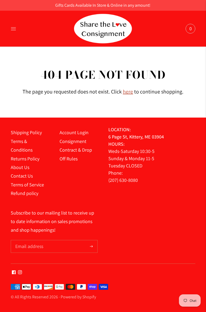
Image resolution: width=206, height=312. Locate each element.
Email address (28, 240)
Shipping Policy (26, 132)
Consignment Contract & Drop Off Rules (76, 150)
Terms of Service (27, 185)
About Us (20, 167)
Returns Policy (25, 159)
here (128, 91)
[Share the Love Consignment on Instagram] (20, 272)
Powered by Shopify (78, 297)
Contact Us (22, 176)
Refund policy (24, 193)
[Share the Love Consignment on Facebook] (14, 272)
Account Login (74, 132)
